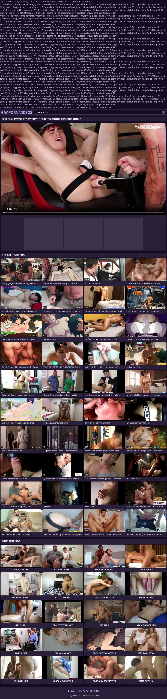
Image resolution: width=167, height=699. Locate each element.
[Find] (163, 112)
